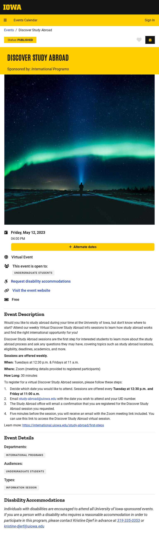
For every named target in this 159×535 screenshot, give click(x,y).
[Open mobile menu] (5, 20)
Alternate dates (84, 248)
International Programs (50, 69)
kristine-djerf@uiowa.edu (24, 526)
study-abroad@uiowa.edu (37, 399)
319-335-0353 (128, 520)
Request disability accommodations (41, 281)
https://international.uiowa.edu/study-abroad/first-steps (63, 425)
